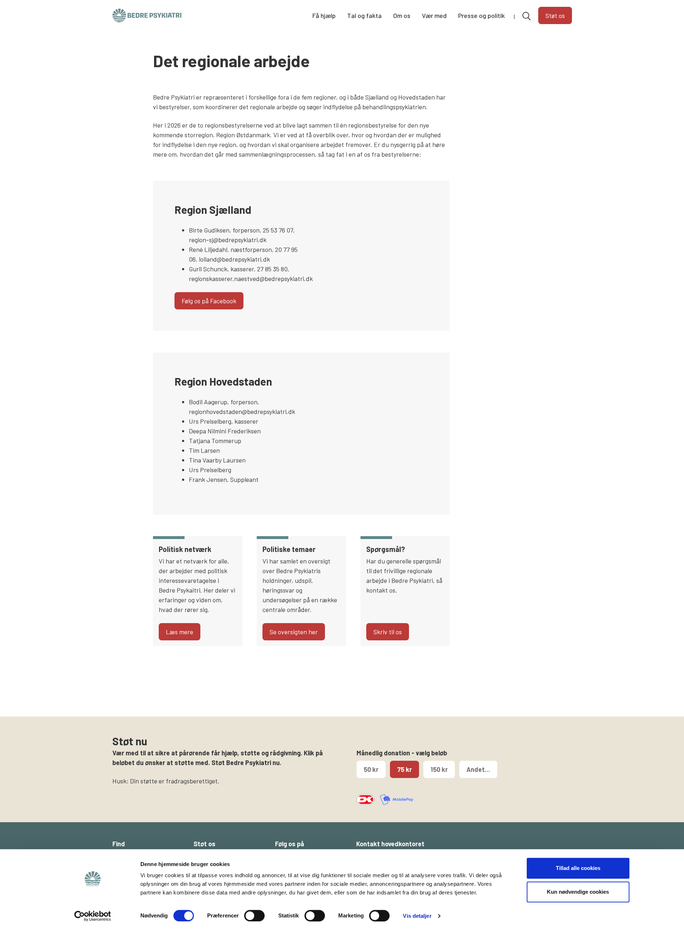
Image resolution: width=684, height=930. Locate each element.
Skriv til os (387, 632)
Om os (401, 15)
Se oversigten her (294, 632)
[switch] (254, 915)
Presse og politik (481, 15)
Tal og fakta (364, 15)
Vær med (434, 15)
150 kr (439, 769)
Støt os (555, 15)
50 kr (371, 769)
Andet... (478, 769)
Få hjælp (324, 15)
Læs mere (179, 632)
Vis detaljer (417, 916)
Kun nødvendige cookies (578, 892)
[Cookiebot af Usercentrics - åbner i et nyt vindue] (92, 916)
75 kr (404, 769)
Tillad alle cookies (578, 868)
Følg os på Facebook (209, 301)
